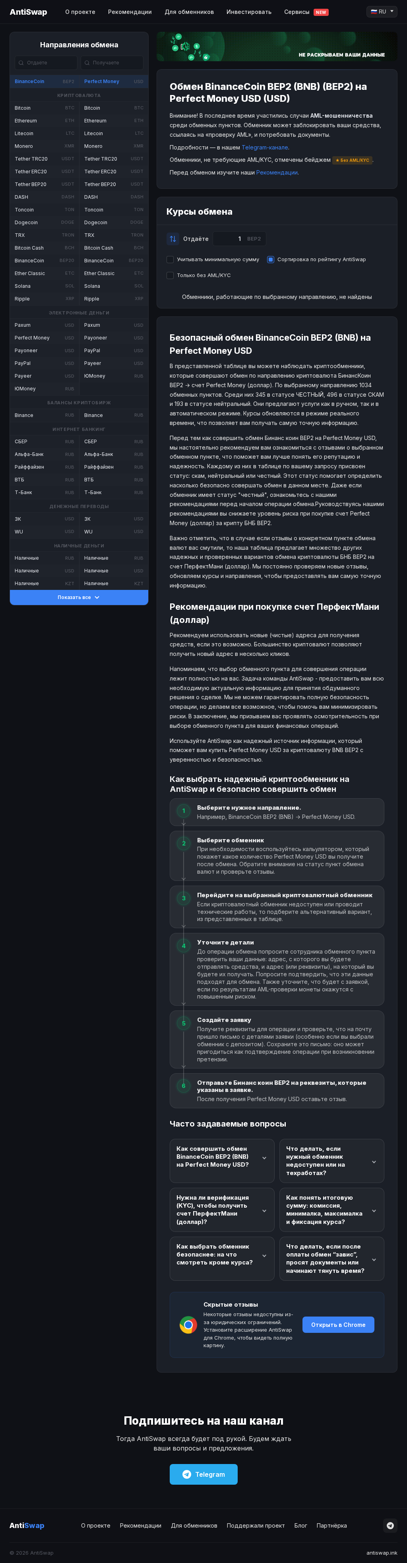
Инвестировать (249, 11)
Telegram (210, 1474)
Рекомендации (130, 11)
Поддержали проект (256, 1525)
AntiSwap (28, 12)
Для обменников (189, 11)
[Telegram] (390, 1525)
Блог (301, 1525)
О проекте (80, 11)
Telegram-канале (265, 147)
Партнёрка (332, 1525)
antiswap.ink (381, 1552)
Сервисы (305, 11)
